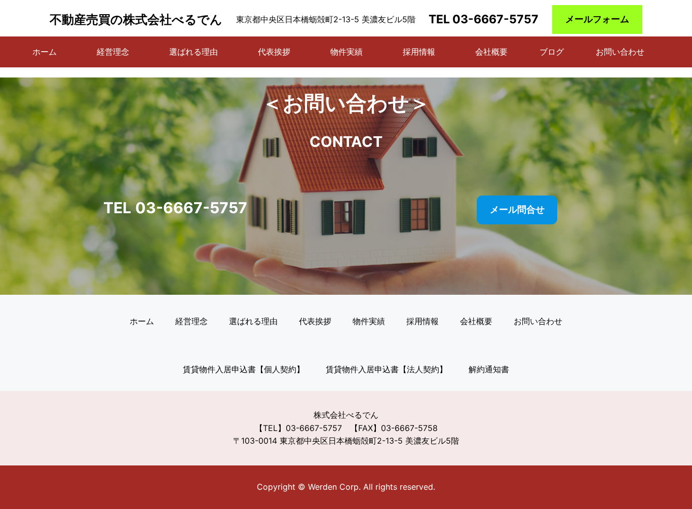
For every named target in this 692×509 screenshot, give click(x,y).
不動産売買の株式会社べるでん (136, 19)
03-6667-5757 (495, 19)
